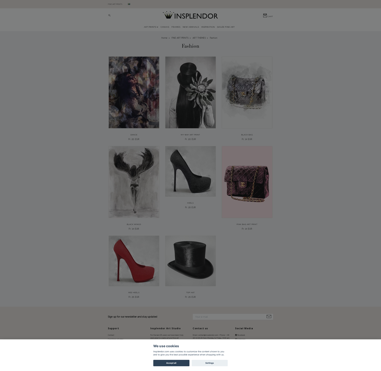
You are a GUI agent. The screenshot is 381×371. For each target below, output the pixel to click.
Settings (209, 363)
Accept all (171, 363)
